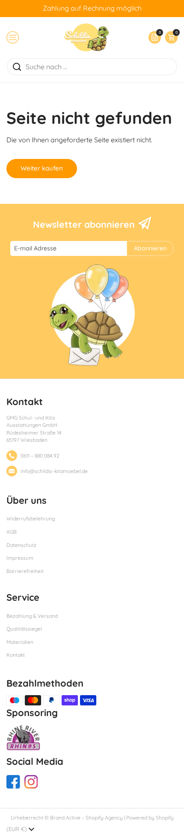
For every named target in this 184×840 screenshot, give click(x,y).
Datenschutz (21, 545)
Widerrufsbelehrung (30, 518)
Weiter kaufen (42, 168)
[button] (169, 37)
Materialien (19, 642)
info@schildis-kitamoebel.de (54, 471)
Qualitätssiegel (24, 629)
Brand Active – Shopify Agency (86, 817)
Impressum (19, 558)
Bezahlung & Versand (32, 616)
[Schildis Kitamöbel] (87, 37)
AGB (11, 532)
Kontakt (15, 655)
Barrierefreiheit (25, 571)
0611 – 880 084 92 (40, 455)
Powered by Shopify (150, 817)
